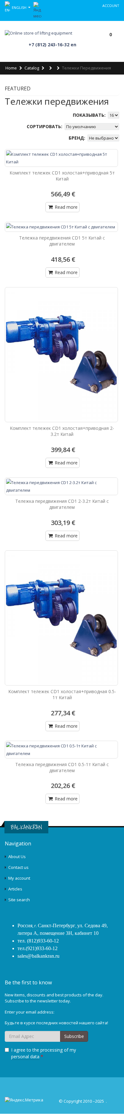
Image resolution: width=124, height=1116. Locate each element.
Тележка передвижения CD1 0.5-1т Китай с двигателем (62, 767)
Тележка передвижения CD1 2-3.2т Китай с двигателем (62, 504)
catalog (31, 68)
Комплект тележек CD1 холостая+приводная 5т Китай (62, 176)
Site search (19, 900)
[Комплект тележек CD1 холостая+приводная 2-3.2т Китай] (61, 354)
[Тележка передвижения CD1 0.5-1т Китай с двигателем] (61, 749)
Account (110, 5)
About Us (17, 856)
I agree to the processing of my (43, 1053)
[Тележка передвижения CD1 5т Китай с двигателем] (61, 227)
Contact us (18, 867)
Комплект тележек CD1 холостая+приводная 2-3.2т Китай (62, 431)
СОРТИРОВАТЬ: (45, 126)
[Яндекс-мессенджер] (37, 10)
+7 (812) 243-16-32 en (52, 45)
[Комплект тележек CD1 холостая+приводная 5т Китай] (61, 158)
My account (19, 878)
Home (11, 68)
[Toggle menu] (84, 34)
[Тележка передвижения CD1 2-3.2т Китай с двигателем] (61, 486)
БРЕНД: (77, 138)
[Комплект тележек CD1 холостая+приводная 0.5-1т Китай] (61, 618)
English (19, 7)
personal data (25, 1057)
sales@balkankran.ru (38, 956)
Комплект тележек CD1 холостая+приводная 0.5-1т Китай (62, 694)
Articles (15, 889)
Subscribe (74, 1036)
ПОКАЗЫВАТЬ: (90, 115)
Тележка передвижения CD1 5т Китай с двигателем (62, 241)
